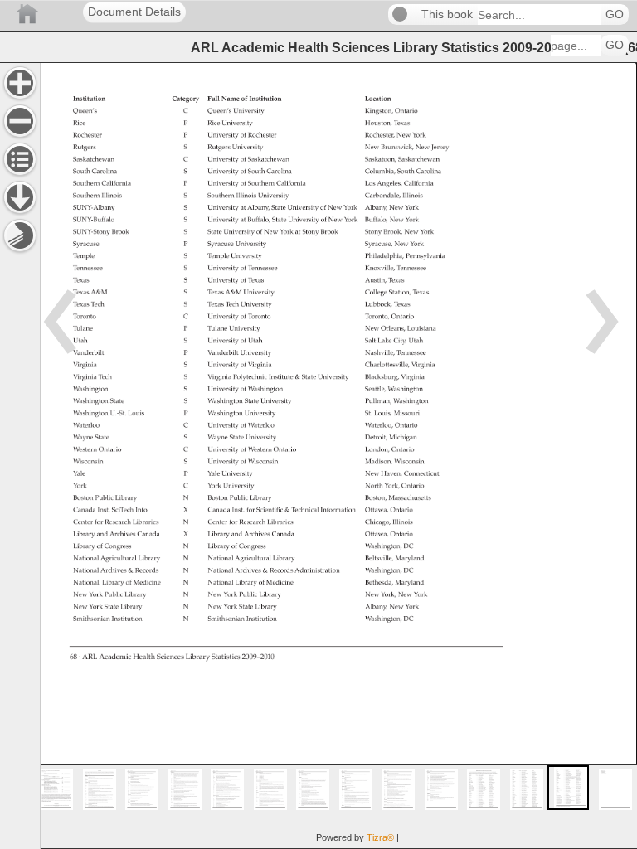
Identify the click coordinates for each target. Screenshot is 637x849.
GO (615, 14)
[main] (338, 455)
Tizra (380, 837)
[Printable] (19, 235)
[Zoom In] (19, 82)
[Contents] (19, 159)
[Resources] (19, 197)
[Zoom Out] (19, 121)
